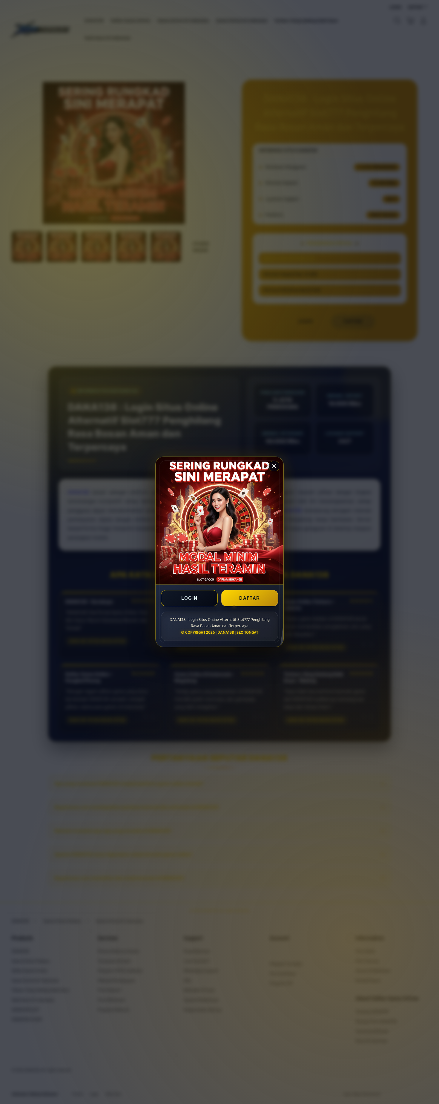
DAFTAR (249, 598)
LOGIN (189, 598)
